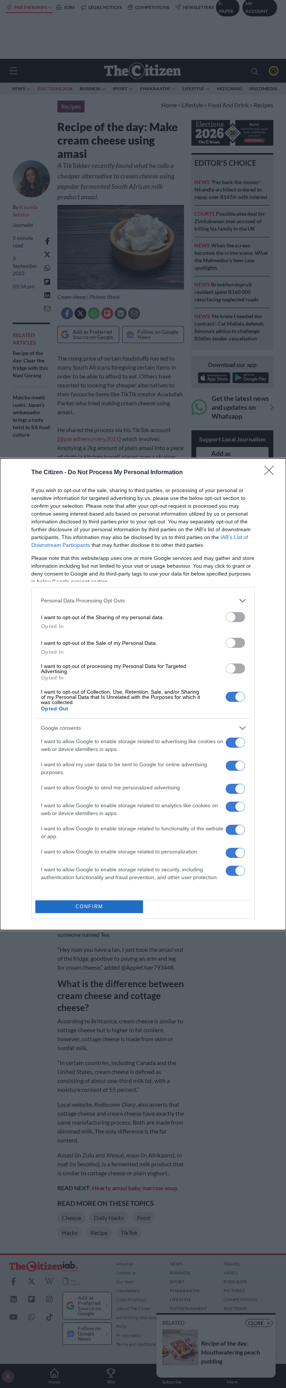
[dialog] (143, 694)
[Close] (271, 473)
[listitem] (143, 601)
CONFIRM (89, 906)
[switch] (235, 617)
